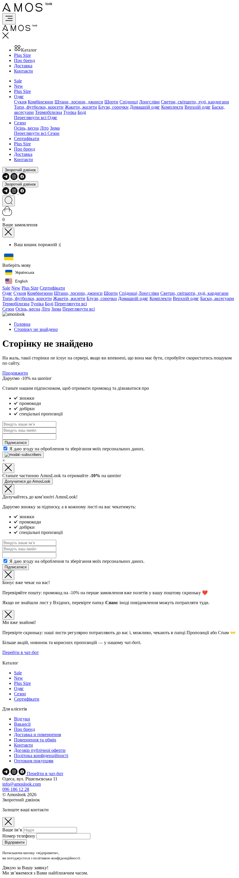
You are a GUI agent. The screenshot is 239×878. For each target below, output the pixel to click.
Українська (24, 272)
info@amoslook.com (21, 784)
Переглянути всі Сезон (36, 133)
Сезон (8, 308)
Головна (22, 324)
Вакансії (22, 724)
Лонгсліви (149, 101)
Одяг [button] (19, 96)
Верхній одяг (197, 107)
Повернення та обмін (35, 739)
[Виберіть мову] (8, 257)
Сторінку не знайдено (36, 329)
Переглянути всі (71, 303)
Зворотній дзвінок (20, 170)
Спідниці (128, 101)
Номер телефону (18, 835)
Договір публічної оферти (40, 750)
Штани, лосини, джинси (79, 101)
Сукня (20, 101)
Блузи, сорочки (113, 107)
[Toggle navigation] (9, 18)
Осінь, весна (26, 128)
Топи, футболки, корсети (39, 107)
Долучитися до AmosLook (27, 481)
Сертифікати (26, 138)
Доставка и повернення (37, 734)
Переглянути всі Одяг (35, 117)
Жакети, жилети (81, 107)
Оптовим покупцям (33, 760)
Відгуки (22, 718)
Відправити (14, 842)
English (21, 281)
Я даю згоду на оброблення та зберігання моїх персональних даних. (77, 448)
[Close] (8, 232)
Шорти (111, 101)
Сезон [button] (20, 122)
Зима (55, 128)
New (18, 86)
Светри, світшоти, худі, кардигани (195, 101)
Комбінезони (40, 101)
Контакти (23, 70)
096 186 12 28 (15, 789)
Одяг (7, 293)
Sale (18, 80)
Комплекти (172, 107)
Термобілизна (48, 112)
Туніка (69, 112)
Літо (44, 128)
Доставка (23, 65)
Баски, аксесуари (217, 298)
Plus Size (22, 55)
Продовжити (15, 373)
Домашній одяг (145, 107)
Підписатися (16, 442)
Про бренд (24, 60)
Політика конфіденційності (41, 755)
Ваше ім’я (12, 829)
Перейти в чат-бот (20, 652)
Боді (82, 112)
